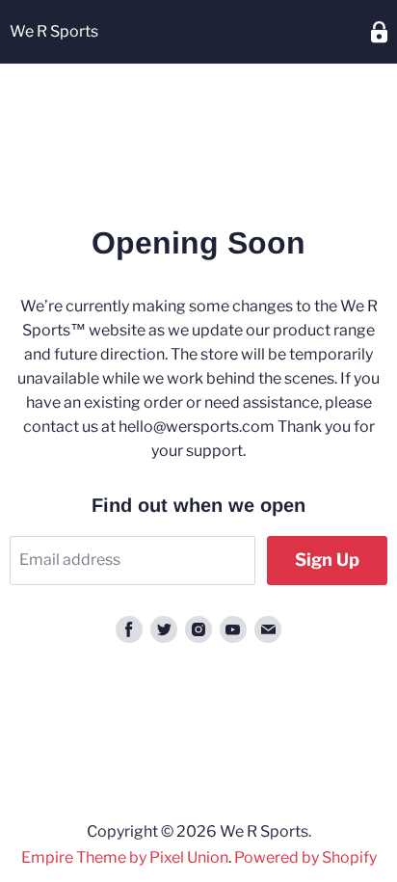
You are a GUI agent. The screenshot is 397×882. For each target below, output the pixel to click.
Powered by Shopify (305, 857)
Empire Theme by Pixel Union (124, 857)
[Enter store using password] (379, 32)
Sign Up (327, 559)
